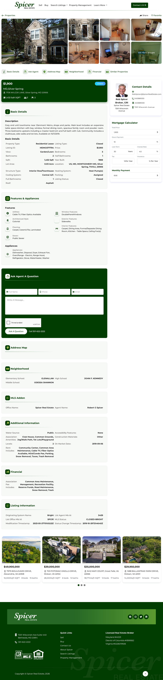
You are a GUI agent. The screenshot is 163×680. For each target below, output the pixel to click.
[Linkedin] (146, 616)
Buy (46, 5)
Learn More (99, 5)
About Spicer (66, 650)
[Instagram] (135, 616)
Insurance (140, 156)
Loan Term (116, 147)
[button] (78, 585)
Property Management (80, 5)
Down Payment (117, 137)
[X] (141, 616)
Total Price (115, 127)
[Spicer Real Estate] (25, 5)
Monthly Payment (121, 170)
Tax (113, 156)
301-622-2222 (39, 331)
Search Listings (58, 5)
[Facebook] (130, 616)
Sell (40, 5)
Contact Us (65, 645)
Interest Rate (142, 147)
